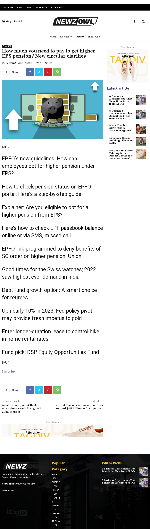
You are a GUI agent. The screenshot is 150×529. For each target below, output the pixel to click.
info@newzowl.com (25, 483)
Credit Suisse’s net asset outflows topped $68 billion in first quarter (79, 407)
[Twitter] (39, 72)
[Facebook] (134, 21)
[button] (143, 21)
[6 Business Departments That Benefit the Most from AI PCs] (141, 100)
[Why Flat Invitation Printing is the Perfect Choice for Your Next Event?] (141, 154)
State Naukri (8, 490)
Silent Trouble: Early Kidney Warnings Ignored (120, 128)
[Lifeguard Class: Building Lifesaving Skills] (141, 141)
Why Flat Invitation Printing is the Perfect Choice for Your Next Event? (121, 154)
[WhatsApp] (57, 72)
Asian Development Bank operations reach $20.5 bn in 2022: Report (22, 409)
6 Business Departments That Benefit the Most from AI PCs (120, 100)
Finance (7, 46)
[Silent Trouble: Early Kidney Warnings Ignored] (141, 129)
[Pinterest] (48, 72)
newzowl (11, 63)
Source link (8, 371)
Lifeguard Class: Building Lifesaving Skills (121, 141)
